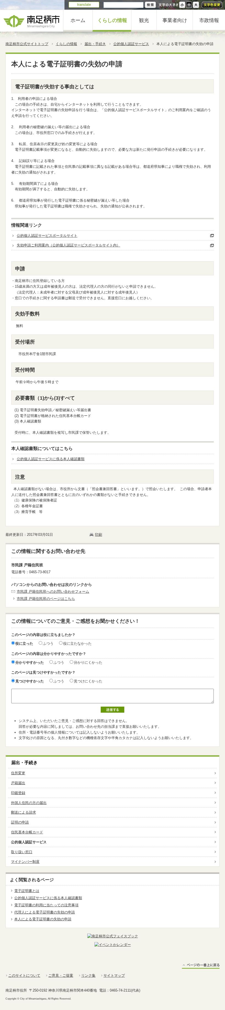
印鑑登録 (18, 793)
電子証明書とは (26, 891)
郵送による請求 (23, 812)
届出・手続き (95, 44)
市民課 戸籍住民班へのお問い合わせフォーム (53, 591)
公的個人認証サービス (131, 44)
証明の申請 (20, 822)
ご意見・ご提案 (60, 975)
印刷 (98, 535)
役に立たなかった (77, 643)
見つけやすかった (29, 681)
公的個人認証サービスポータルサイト (47, 236)
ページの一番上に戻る (201, 966)
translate (84, 4)
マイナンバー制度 (25, 862)
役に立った (24, 643)
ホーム (78, 20)
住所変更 (18, 773)
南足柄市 (31, 21)
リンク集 (88, 975)
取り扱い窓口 (21, 852)
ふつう (48, 643)
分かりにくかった (88, 662)
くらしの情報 (112, 20)
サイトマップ (114, 975)
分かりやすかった (29, 662)
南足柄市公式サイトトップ (26, 44)
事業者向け (174, 20)
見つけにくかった (88, 681)
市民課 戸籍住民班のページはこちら (46, 599)
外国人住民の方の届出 (29, 803)
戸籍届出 (18, 783)
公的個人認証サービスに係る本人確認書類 (51, 459)
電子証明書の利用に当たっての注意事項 (46, 905)
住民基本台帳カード (27, 832)
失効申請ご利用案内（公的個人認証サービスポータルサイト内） (68, 245)
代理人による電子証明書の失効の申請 (44, 912)
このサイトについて (24, 975)
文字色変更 (212, 5)
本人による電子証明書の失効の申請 (42, 919)
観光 (144, 20)
